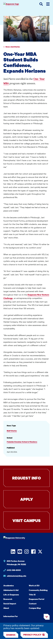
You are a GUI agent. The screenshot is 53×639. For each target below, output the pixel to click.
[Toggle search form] (41, 4)
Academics (8, 585)
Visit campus (26, 520)
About (6, 608)
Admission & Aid (10, 590)
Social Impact (9, 603)
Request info (26, 478)
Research (7, 599)
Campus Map (35, 608)
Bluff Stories (12, 431)
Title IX (32, 594)
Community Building (38, 590)
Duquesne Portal (36, 599)
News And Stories (13, 47)
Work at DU (34, 585)
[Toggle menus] (48, 4)
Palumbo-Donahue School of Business (22, 442)
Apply (26, 499)
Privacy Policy (32, 634)
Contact (32, 603)
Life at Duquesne (11, 594)
